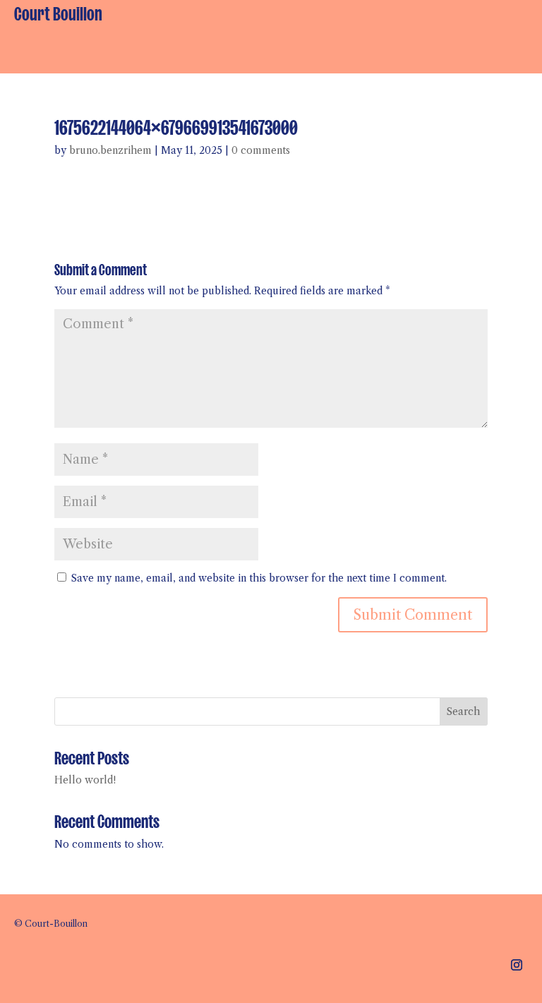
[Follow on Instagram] (516, 965)
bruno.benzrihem (110, 150)
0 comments (260, 150)
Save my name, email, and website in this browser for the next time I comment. (259, 578)
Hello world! (85, 780)
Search (463, 711)
